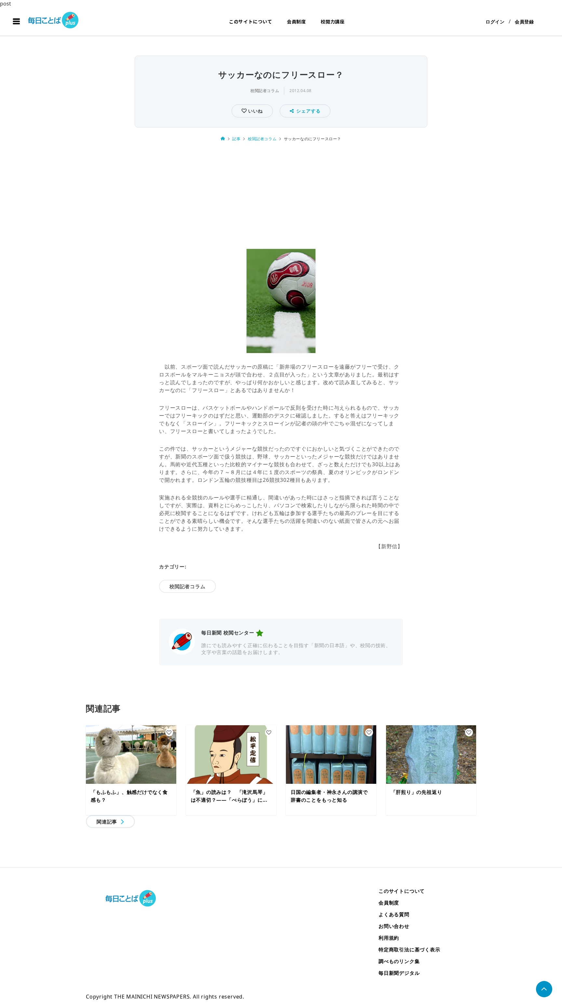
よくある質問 (394, 914)
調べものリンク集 (399, 961)
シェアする (308, 111)
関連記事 (107, 821)
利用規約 (389, 937)
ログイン (495, 22)
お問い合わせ (394, 926)
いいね (254, 111)
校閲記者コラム (264, 90)
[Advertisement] (281, 196)
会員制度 (296, 21)
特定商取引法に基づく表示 (409, 949)
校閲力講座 (333, 21)
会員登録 (524, 22)
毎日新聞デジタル (399, 973)
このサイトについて (250, 21)
